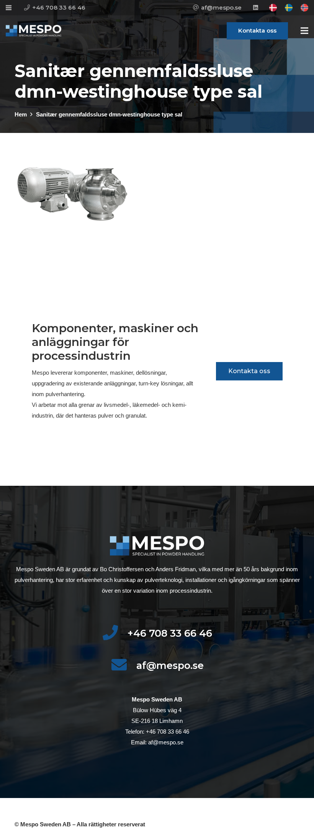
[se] (289, 7)
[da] (273, 7)
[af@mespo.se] (123, 665)
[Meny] (304, 30)
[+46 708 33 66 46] (115, 633)
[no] (304, 7)
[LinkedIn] (255, 7)
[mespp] (33, 30)
